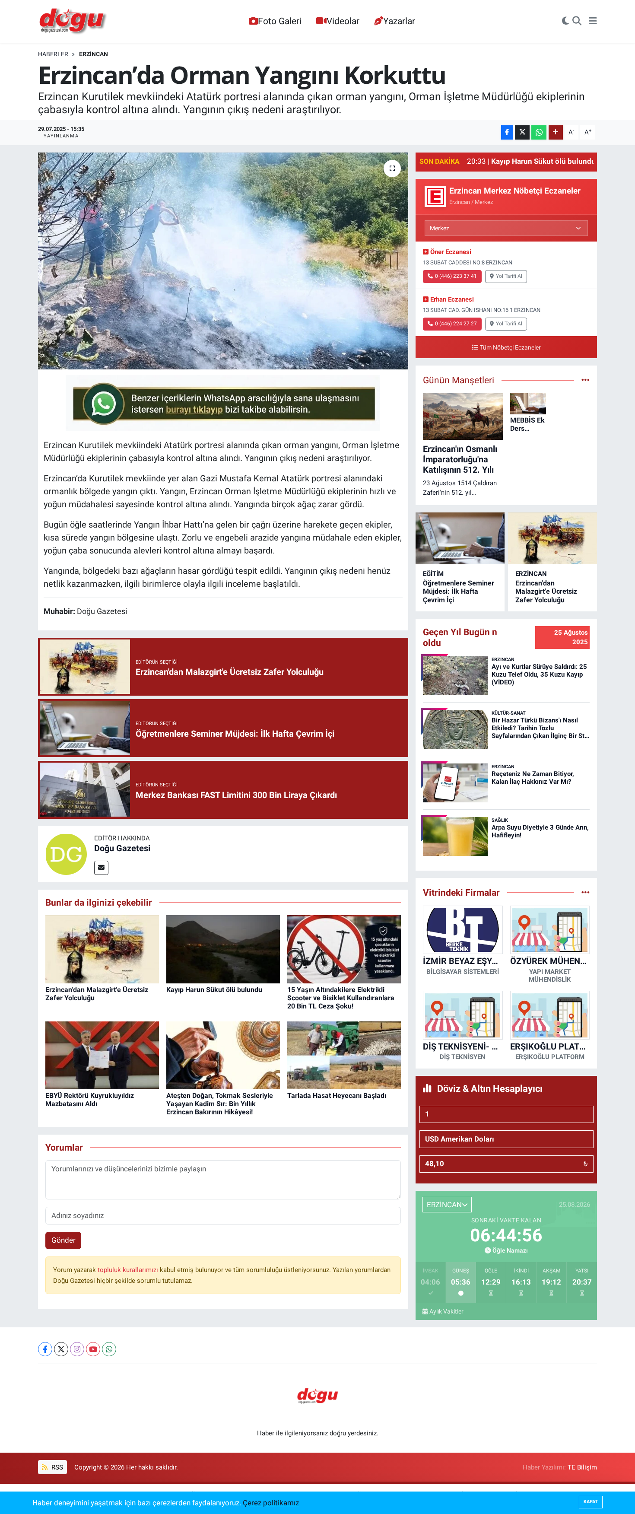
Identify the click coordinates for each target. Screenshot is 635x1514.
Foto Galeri (280, 21)
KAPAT (591, 1501)
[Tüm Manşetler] (585, 379)
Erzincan (93, 54)
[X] (61, 1349)
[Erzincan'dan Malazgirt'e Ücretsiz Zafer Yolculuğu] (102, 949)
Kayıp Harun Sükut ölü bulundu (214, 990)
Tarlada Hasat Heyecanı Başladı (336, 1095)
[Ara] (576, 21)
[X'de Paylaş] (522, 132)
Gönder (63, 1240)
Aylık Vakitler (446, 1311)
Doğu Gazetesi (122, 848)
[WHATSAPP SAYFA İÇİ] (223, 402)
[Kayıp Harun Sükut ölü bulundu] (223, 949)
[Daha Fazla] (556, 132)
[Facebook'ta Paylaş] (507, 132)
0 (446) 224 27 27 (456, 324)
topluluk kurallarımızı (129, 1270)
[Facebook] (45, 1349)
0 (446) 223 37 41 (456, 276)
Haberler (53, 54)
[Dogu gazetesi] (73, 21)
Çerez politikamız (271, 1502)
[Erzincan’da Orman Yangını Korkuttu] (223, 261)
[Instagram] (77, 1349)
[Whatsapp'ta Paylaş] (538, 132)
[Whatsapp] (109, 1349)
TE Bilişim (582, 1467)
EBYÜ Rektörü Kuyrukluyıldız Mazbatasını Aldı (89, 1099)
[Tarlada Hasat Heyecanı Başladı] (344, 1054)
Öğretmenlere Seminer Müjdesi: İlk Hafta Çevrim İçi (458, 591)
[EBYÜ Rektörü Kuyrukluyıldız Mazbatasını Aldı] (102, 1054)
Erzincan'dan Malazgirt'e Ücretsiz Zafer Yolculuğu (546, 591)
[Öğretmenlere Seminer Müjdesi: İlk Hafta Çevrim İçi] (460, 538)
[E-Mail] (101, 868)
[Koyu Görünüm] (565, 21)
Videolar (343, 21)
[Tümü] (585, 892)
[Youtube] (93, 1349)
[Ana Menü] (593, 21)
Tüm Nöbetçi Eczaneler (510, 347)
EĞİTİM (433, 574)
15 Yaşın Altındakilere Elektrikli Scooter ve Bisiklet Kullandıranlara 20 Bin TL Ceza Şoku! (340, 998)
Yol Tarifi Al (509, 276)
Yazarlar (399, 21)
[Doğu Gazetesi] (66, 853)
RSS (56, 1467)
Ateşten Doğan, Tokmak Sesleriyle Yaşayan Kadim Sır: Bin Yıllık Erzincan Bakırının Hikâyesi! (219, 1103)
